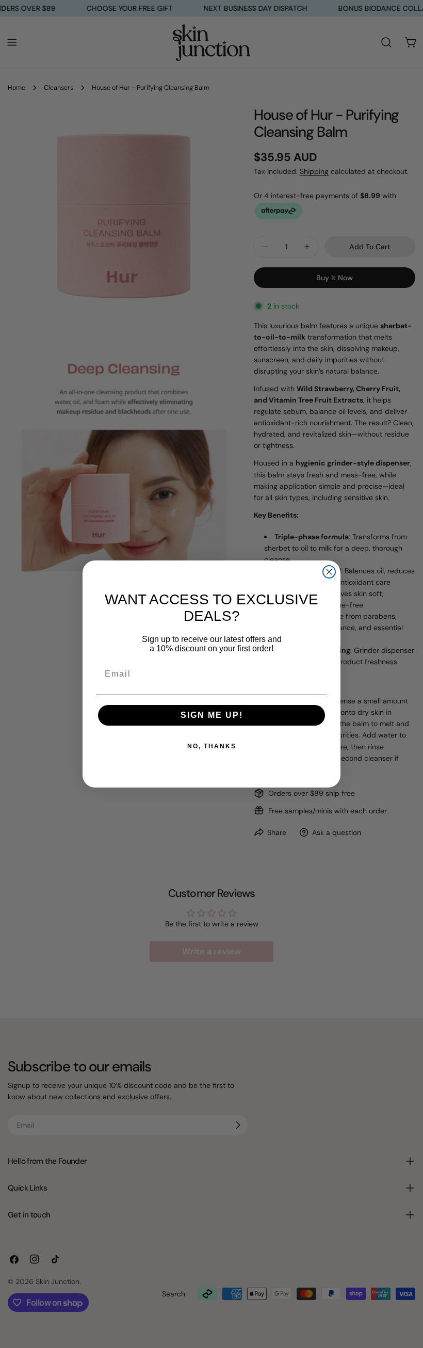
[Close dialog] (329, 572)
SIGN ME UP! (212, 715)
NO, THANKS (211, 746)
